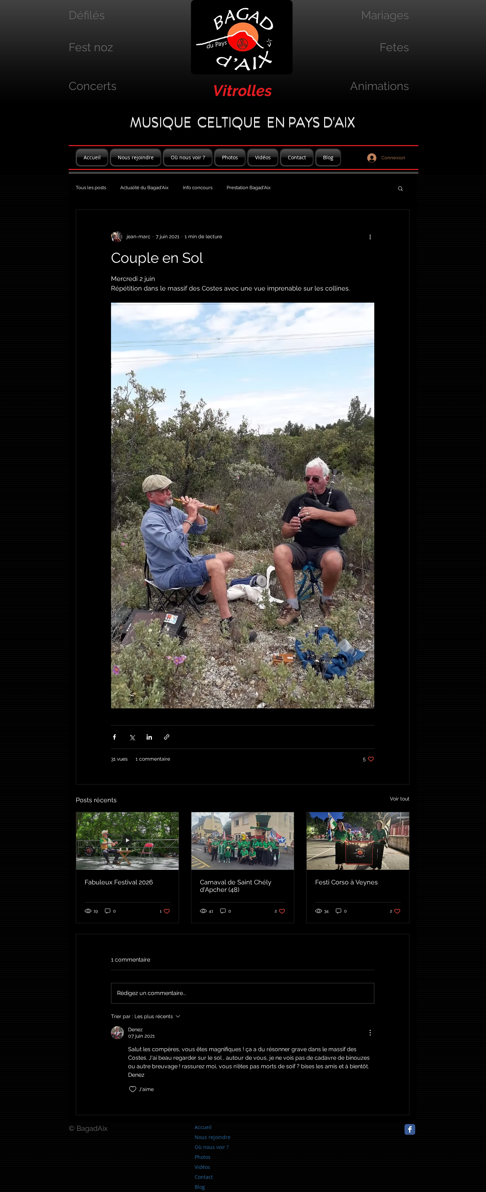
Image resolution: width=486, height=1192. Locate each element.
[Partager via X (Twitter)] (131, 737)
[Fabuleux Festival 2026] (127, 841)
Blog (200, 1186)
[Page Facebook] (410, 1129)
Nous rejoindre (213, 1137)
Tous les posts (91, 187)
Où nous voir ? (212, 1147)
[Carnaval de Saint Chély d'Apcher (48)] (242, 841)
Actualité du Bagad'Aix (144, 187)
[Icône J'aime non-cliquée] (132, 1089)
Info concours (197, 187)
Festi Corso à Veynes (346, 882)
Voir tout (400, 799)
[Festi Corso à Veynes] (358, 841)
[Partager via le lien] (166, 737)
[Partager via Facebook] (114, 737)
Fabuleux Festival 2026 (119, 882)
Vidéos (202, 1167)
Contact (204, 1177)
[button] (400, 188)
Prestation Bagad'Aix (249, 187)
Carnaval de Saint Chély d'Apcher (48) (235, 885)
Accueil (203, 1127)
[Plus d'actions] (370, 237)
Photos (203, 1157)
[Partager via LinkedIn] (149, 737)
